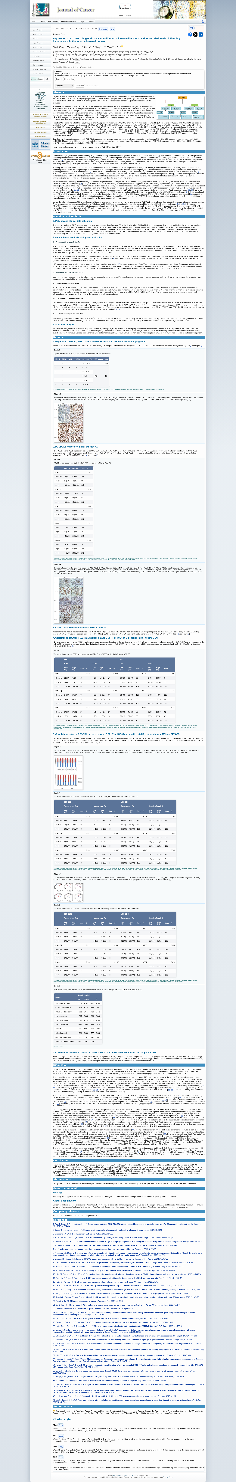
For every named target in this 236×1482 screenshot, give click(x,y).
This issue (103, 29)
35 (86, 1122)
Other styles (69, 79)
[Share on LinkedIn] (201, 34)
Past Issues (36, 56)
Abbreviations (40, 105)
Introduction (40, 92)
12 (189, 190)
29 (65, 1102)
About (42, 21)
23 (97, 1090)
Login (81, 21)
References (40, 109)
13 (192, 190)
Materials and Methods (40, 95)
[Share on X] (195, 34)
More (77, 62)
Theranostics (40, 127)
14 (187, 192)
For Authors (53, 21)
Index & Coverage (39, 69)
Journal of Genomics (40, 132)
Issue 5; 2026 (37, 43)
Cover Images (38, 65)
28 (111, 258)
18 (119, 264)
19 (119, 309)
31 (58, 1104)
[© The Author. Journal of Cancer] (180, 107)
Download (80, 86)
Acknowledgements (40, 107)
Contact (91, 21)
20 (188, 1079)
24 (169, 1090)
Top (40, 90)
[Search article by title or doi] (47, 79)
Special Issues (38, 73)
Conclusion (40, 103)
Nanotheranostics (40, 136)
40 (81, 1152)
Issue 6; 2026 (37, 38)
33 (114, 1118)
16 (183, 204)
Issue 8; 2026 (37, 30)
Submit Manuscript (68, 21)
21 (115, 1085)
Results (41, 98)
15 (191, 194)
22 (94, 1090)
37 (133, 1130)
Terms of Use (168, 1477)
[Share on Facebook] (190, 34)
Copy (58, 79)
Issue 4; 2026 (37, 47)
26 (180, 1098)
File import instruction (93, 86)
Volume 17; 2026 (39, 52)
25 (172, 1090)
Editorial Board (38, 60)
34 (92, 1120)
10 (75, 190)
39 (108, 1138)
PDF (191, 28)
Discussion (40, 101)
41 (139, 1152)
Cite (112, 29)
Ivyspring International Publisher (124, 1475)
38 (165, 1134)
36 (82, 1124)
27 (163, 1100)
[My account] (202, 21)
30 (151, 1102)
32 (182, 1116)
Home (34, 21)
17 (186, 204)
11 (78, 190)
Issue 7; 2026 (37, 34)
